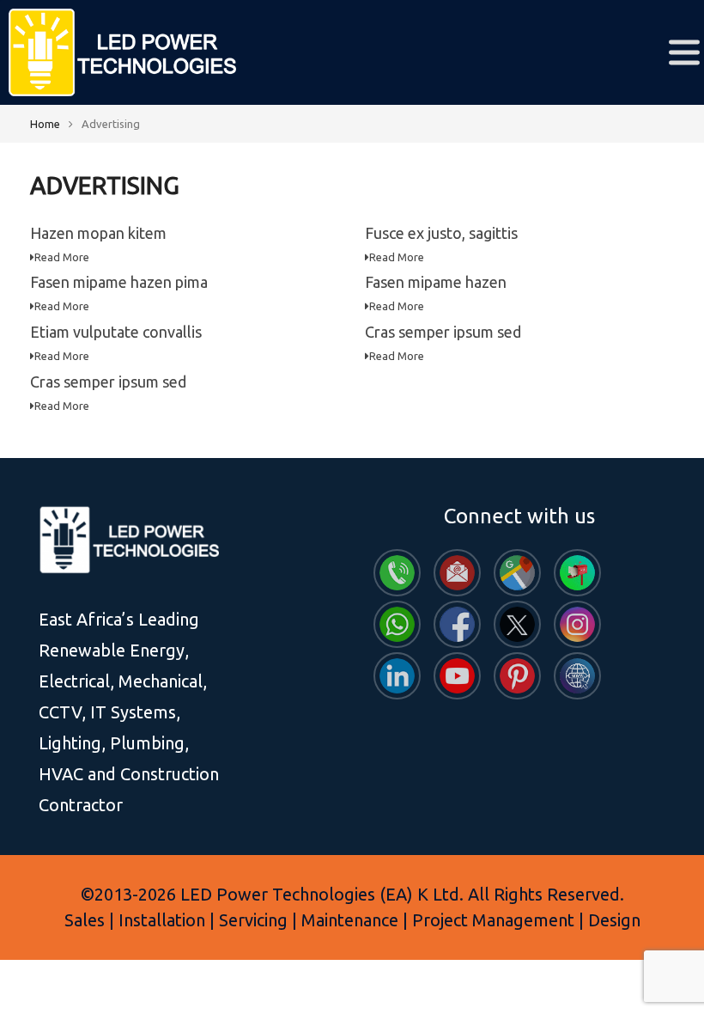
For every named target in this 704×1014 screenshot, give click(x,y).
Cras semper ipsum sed (443, 331)
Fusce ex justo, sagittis (441, 232)
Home (45, 124)
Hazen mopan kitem (98, 232)
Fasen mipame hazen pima (119, 281)
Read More (61, 257)
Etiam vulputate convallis (116, 331)
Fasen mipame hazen (436, 281)
